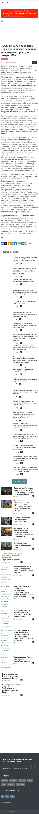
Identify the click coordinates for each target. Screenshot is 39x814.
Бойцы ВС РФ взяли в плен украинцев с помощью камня (23, 280)
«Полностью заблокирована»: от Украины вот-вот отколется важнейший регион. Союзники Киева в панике (24, 271)
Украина (11, 784)
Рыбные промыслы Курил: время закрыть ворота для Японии (25, 380)
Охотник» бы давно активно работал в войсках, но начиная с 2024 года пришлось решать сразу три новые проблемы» (25, 359)
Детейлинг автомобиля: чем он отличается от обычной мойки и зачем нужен (24, 447)
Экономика (20, 784)
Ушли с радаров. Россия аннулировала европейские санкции (23, 369)
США (3, 784)
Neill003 (14, 62)
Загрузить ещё (19, 481)
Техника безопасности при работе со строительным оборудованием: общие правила (25, 458)
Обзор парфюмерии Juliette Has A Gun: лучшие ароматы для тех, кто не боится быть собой (25, 469)
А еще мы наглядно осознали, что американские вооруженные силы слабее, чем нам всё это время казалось (25, 337)
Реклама (22, 780)
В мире (4, 780)
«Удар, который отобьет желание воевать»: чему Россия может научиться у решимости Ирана (25, 259)
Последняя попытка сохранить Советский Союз (24, 302)
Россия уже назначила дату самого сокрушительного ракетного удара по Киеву (25, 392)
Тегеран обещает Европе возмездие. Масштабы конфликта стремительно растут (25, 314)
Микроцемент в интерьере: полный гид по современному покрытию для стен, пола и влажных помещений (24, 415)
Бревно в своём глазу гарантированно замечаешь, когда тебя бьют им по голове (25, 425)
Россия (30, 780)
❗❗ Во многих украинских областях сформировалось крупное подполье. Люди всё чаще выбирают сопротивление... (19, 13)
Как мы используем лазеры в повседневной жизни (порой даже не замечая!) (25, 403)
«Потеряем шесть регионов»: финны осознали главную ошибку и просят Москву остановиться (25, 292)
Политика (4, 59)
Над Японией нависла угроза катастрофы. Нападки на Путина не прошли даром (24, 347)
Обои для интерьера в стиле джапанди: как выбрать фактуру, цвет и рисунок (24, 325)
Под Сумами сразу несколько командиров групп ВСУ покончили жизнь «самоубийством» (25, 436)
